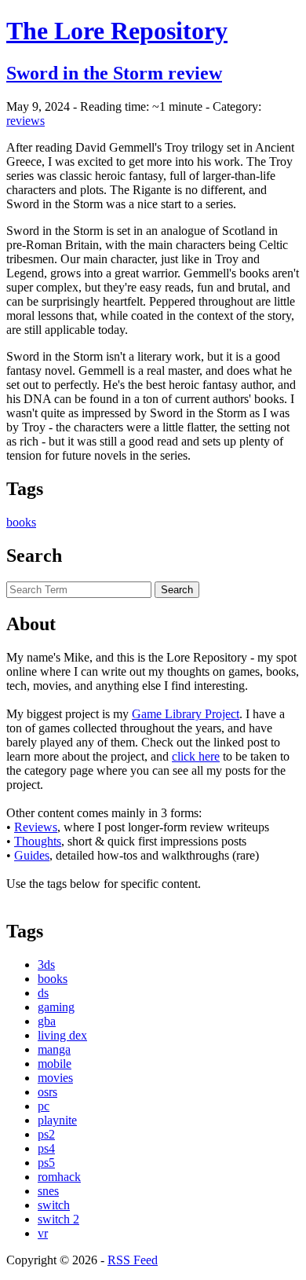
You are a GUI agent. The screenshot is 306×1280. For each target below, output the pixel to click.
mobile (54, 1063)
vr (43, 1233)
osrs (47, 1091)
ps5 (46, 1162)
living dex (62, 1035)
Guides (31, 855)
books (21, 522)
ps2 (46, 1134)
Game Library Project (185, 714)
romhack (59, 1176)
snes (48, 1190)
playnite (57, 1120)
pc (43, 1106)
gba (47, 1021)
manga (54, 1049)
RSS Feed (132, 1260)
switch (54, 1205)
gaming (56, 1007)
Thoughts (37, 841)
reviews (25, 120)
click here (196, 756)
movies (55, 1077)
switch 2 (58, 1219)
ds (43, 992)
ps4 (46, 1148)
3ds (46, 964)
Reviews (35, 827)
